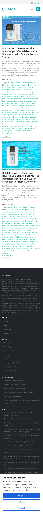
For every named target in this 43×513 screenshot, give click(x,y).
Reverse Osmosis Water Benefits (15, 388)
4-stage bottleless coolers (13, 85)
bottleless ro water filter (26, 96)
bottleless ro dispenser (10, 96)
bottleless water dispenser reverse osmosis (17, 112)
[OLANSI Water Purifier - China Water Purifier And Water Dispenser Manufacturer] (8, 9)
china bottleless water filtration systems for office (23, 242)
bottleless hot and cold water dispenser (23, 94)
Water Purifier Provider (13, 83)
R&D (5, 325)
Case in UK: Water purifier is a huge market (18, 419)
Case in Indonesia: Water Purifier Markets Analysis (20, 468)
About (6, 321)
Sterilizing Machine (10, 367)
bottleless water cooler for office (13, 226)
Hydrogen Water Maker (11, 355)
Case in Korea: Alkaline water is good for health (19, 442)
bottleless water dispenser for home (22, 110)
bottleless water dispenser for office (14, 235)
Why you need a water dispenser (14, 384)
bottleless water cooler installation (25, 103)
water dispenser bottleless (23, 131)
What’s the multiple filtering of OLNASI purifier (18, 392)
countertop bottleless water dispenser (15, 248)
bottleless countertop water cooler (21, 216)
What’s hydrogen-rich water (13, 397)
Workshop (7, 329)
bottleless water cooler (10, 99)
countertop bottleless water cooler (24, 246)
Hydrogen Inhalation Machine (13, 363)
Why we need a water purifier (13, 380)
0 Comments (8, 133)
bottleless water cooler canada (28, 99)
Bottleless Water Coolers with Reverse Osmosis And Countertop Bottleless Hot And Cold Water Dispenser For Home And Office (20, 177)
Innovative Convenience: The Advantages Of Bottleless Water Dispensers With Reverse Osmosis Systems (20, 53)
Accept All (21, 496)
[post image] (21, 30)
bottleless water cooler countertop (13, 101)
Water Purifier (8, 343)
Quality (6, 333)
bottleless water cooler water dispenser (15, 230)
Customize (21, 502)
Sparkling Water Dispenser (12, 351)
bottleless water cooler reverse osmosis (15, 105)
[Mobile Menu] (38, 9)
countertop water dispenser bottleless (22, 126)
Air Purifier (7, 359)
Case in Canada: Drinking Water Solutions (17, 446)
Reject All (21, 508)
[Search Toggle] (32, 9)
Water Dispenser (9, 347)
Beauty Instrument (10, 371)
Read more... (6, 136)
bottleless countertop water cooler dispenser (17, 219)
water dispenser (29, 83)
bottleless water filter (18, 117)
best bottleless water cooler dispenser (20, 87)
